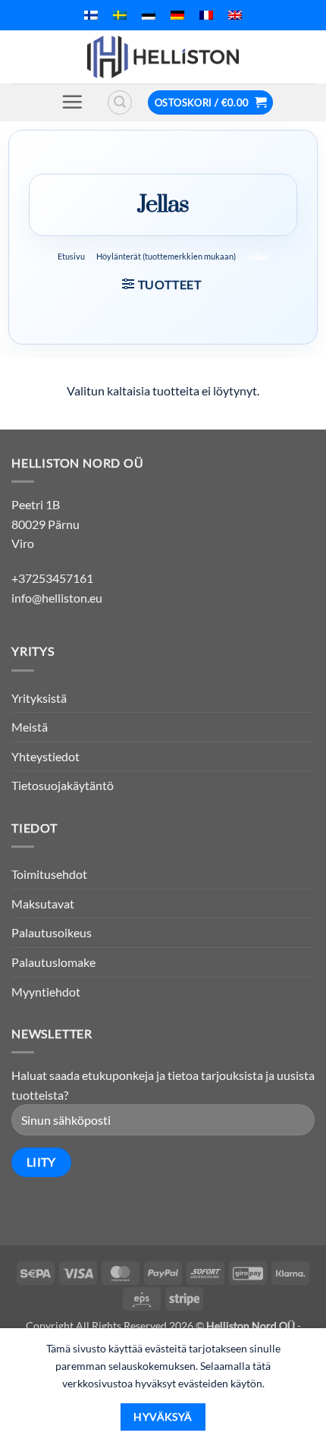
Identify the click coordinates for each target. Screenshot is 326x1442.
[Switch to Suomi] (91, 15)
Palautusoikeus (51, 932)
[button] (72, 101)
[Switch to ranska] (206, 15)
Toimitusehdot (49, 874)
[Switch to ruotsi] (119, 15)
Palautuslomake (53, 962)
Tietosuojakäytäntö (62, 785)
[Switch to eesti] (148, 15)
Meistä (29, 726)
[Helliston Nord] (163, 57)
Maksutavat (42, 903)
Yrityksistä (39, 698)
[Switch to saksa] (177, 15)
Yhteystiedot (45, 756)
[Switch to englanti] (235, 15)
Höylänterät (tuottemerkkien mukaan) (166, 256)
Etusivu (71, 256)
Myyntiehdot (45, 991)
